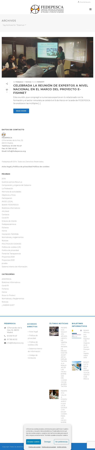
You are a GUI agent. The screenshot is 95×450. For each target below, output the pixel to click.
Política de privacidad (49, 447)
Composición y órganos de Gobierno (16, 185)
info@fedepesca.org (15, 343)
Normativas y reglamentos (12, 237)
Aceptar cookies (33, 442)
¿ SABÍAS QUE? (8, 305)
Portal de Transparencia (11, 254)
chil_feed (5, 211)
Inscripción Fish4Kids (10, 234)
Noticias (28, 82)
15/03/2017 (40, 82)
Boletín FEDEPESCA (10, 205)
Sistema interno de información (14, 267)
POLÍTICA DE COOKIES (11, 244)
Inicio (88, 29)
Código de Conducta (33, 356)
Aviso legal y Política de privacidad (17, 167)
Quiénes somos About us (12, 182)
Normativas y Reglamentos (13, 299)
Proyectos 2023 (8, 260)
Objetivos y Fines (9, 195)
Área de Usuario (85, 2)
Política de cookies (35, 447)
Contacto (5, 214)
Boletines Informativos (11, 282)
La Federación (7, 188)
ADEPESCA (6, 279)
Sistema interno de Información (35, 350)
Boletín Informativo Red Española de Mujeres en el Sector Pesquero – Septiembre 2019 (87, 343)
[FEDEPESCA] (47, 9)
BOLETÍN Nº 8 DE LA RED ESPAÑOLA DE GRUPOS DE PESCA (86, 370)
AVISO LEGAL (61, 447)
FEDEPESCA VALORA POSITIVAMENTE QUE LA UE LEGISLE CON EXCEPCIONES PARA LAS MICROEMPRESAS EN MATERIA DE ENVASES (64, 412)
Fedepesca (19, 82)
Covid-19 (5, 218)
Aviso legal (33, 332)
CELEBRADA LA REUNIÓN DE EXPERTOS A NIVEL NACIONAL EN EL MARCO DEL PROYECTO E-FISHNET (50, 89)
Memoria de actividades (11, 192)
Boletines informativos (11, 208)
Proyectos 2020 (8, 257)
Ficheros (5, 228)
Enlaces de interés (9, 221)
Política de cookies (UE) (11, 247)
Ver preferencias (61, 442)
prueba (4, 263)
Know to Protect (8, 295)
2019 (4, 179)
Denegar (47, 442)
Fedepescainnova (9, 224)
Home (4, 231)
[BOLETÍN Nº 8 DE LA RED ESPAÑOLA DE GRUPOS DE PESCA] (76, 365)
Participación (7, 198)
